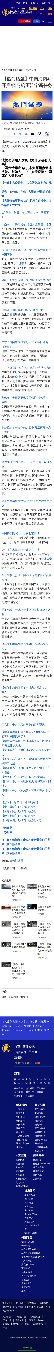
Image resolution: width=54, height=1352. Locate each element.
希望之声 (19, 1320)
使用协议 (7, 1307)
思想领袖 (39, 1124)
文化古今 (20, 1182)
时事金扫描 (40, 1117)
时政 (28, 70)
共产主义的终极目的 (30, 1253)
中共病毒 (46, 558)
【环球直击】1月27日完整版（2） (22, 820)
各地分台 (35, 3)
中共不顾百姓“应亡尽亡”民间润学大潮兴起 (27, 367)
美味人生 (28, 1210)
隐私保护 (44, 1303)
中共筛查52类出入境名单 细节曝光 (45, 889)
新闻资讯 (12, 70)
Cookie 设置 (27, 1348)
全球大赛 (30, 1096)
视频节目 (20, 1052)
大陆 (21, 70)
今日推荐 (18, 1092)
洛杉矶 (33, 1021)
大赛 (25, 3)
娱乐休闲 (29, 1190)
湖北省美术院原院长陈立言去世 (20, 549)
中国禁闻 (20, 1117)
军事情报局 (40, 1132)
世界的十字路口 (42, 1139)
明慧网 (6, 1324)
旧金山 (18, 1026)
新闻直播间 (25, 21)
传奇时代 (25, 1245)
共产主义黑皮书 (28, 1276)
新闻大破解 (40, 1128)
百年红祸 (25, 1268)
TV (37, 21)
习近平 (48, 229)
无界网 (26, 1324)
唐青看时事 (40, 1136)
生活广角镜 (29, 1195)
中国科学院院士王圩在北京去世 (20, 533)
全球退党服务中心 (35, 1320)
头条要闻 (18, 1088)
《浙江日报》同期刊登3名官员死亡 (23, 310)
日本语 (38, 1030)
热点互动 (39, 1113)
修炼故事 (25, 1287)
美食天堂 (28, 1206)
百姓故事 (25, 1279)
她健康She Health (41, 1163)
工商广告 (25, 1291)
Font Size (39, 133)
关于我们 (20, 1303)
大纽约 (16, 1021)
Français (17, 1030)
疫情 (12, 314)
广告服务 (31, 1307)
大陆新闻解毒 (41, 1147)
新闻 (17, 1073)
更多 (5, 1328)
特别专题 (26, 1237)
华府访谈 (20, 1132)
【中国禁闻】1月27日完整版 (19, 806)
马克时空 (39, 1143)
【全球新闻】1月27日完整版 (19, 811)
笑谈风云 (20, 1163)
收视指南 (32, 1303)
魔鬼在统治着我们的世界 (33, 1257)
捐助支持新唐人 (23, 1063)
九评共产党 (26, 1261)
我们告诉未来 (27, 1242)
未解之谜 (20, 1160)
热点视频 (30, 1088)
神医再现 (37, 1175)
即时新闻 (41, 1088)
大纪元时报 (35, 1316)
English (6, 1030)
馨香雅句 (20, 1171)
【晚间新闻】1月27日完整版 (19, 815)
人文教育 (21, 1155)
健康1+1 (37, 1160)
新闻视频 (21, 1104)
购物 (37, 1063)
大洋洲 (42, 1021)
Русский (28, 1030)
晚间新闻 (20, 1121)
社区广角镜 (21, 1139)
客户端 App (8, 1310)
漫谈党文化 (26, 1283)
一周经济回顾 (22, 1136)
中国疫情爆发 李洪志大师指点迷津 (27, 168)
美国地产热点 (22, 1186)
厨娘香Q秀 (29, 1221)
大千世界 (28, 1218)
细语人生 (39, 1151)
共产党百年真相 (28, 1249)
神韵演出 (18, 1096)
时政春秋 (39, 1121)
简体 (50, 3)
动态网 (16, 1324)
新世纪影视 (38, 1324)
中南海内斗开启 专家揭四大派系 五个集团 (27, 224)
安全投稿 (19, 1307)
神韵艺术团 (21, 1316)
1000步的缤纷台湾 (32, 1227)
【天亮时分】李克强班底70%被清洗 (23, 776)
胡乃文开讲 (38, 1167)
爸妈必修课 (21, 1179)
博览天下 (30, 1092)
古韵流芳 (20, 1167)
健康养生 (38, 1155)
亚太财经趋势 (22, 1143)
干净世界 (7, 832)
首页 (4, 70)
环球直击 (20, 1113)
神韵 (18, 3)
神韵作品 (7, 827)
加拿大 (24, 1021)
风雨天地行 (26, 1272)
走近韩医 (37, 1179)
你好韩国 (28, 1203)
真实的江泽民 (27, 1264)
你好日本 (28, 1199)
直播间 (18, 1057)
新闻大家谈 (40, 1109)
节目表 (33, 1052)
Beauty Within (31, 1214)
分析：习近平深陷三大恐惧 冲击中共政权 (26, 280)
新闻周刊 (20, 1128)
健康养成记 (38, 1171)
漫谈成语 (20, 1175)
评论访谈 (40, 1104)
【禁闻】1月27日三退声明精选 (20, 802)
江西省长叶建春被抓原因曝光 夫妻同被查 (19, 909)
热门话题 (17, 860)
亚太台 (27, 1026)
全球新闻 (20, 1109)
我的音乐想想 (30, 1233)
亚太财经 (20, 1147)
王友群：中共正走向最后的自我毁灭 (23, 724)
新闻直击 (20, 1124)
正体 (44, 3)
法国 (11, 1026)
